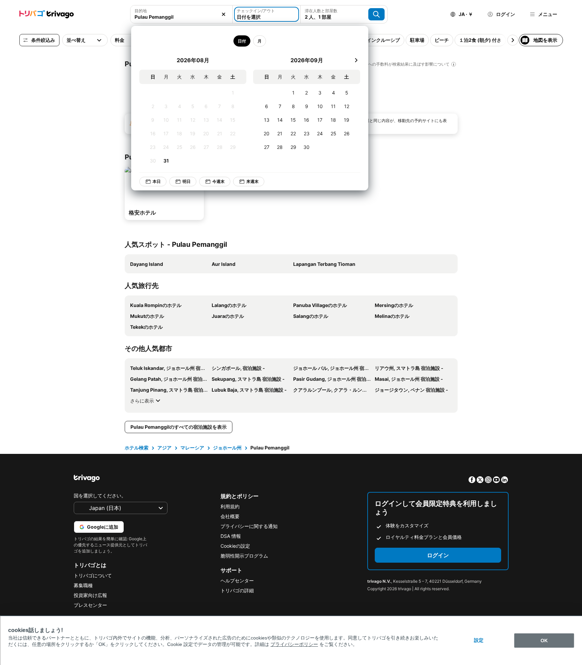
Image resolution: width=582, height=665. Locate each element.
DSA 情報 (231, 536)
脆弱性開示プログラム (244, 556)
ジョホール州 (227, 447)
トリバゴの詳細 (237, 590)
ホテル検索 (136, 447)
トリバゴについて (93, 575)
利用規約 (230, 506)
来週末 (252, 181)
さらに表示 (142, 401)
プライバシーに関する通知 (249, 526)
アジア (164, 447)
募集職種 (83, 585)
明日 (186, 181)
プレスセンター (90, 605)
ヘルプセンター (237, 580)
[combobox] (181, 16)
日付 (242, 41)
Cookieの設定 (235, 546)
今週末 (218, 181)
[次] (356, 60)
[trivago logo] (46, 14)
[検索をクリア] (223, 14)
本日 (157, 181)
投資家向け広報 (90, 595)
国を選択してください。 (100, 495)
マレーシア (192, 447)
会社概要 (230, 516)
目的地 (141, 10)
